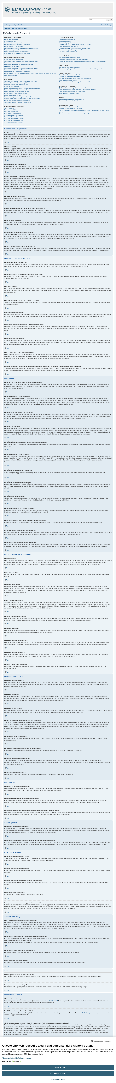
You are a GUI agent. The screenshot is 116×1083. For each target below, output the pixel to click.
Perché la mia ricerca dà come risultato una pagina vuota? (75, 78)
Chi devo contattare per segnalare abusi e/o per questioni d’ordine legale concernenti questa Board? (84, 111)
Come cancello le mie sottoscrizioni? (69, 93)
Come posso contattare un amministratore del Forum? (74, 114)
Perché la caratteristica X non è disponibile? (71, 108)
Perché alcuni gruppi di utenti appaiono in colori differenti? (74, 48)
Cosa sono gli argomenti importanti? (14, 118)
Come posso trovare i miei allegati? (68, 101)
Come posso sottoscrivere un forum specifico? (72, 91)
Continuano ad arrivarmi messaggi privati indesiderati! (73, 59)
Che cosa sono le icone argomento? (14, 122)
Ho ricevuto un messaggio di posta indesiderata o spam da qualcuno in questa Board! (82, 61)
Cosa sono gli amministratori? (67, 39)
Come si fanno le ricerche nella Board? (69, 75)
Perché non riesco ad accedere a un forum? (16, 91)
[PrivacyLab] (16, 1061)
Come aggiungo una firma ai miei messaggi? (16, 84)
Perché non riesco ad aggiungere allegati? (15, 93)
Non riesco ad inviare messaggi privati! (69, 57)
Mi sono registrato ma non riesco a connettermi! (17, 44)
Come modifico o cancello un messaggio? (15, 83)
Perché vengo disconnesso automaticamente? (17, 51)
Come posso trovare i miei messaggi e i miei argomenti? (74, 82)
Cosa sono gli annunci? (10, 116)
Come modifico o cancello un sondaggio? (15, 90)
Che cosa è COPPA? (10, 41)
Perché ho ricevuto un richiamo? (13, 95)
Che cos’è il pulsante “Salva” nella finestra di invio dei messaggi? (22, 98)
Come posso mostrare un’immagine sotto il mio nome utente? (21, 68)
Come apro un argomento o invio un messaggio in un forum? (20, 81)
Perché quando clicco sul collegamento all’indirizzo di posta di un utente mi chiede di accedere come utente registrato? (30, 74)
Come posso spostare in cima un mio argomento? (18, 102)
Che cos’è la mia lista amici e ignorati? (69, 67)
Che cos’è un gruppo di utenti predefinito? (70, 50)
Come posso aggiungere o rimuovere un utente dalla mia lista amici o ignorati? (80, 69)
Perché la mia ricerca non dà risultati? (69, 76)
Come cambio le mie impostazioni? (13, 59)
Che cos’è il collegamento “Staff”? (68, 51)
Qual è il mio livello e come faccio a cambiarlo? (17, 71)
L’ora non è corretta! (9, 63)
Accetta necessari (58, 1074)
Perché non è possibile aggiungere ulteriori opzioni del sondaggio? (22, 88)
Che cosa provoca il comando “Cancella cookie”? (17, 53)
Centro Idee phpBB (87, 1013)
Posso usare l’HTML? (10, 109)
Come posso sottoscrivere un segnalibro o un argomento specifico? (77, 89)
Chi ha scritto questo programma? (68, 107)
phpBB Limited (53, 1001)
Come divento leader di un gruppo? (68, 46)
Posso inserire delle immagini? (12, 113)
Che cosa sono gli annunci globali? (13, 115)
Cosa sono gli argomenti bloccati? (13, 120)
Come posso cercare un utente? (68, 80)
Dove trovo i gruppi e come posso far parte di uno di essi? (75, 44)
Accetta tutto (58, 1067)
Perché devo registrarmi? (11, 39)
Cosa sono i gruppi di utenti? (67, 43)
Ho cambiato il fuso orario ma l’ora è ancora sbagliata (18, 64)
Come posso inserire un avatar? (13, 70)
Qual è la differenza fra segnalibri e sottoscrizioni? (72, 88)
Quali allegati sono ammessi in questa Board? (71, 99)
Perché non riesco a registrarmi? (13, 43)
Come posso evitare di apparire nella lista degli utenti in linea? (21, 61)
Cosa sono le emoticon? (11, 111)
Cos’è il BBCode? (9, 108)
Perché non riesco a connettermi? (13, 46)
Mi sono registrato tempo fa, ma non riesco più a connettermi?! (21, 48)
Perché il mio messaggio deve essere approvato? (17, 100)
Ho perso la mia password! (11, 50)
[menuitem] (20, 24)
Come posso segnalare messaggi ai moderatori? (17, 97)
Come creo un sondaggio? (11, 86)
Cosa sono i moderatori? (65, 41)
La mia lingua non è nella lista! (12, 66)
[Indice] (40, 9)
